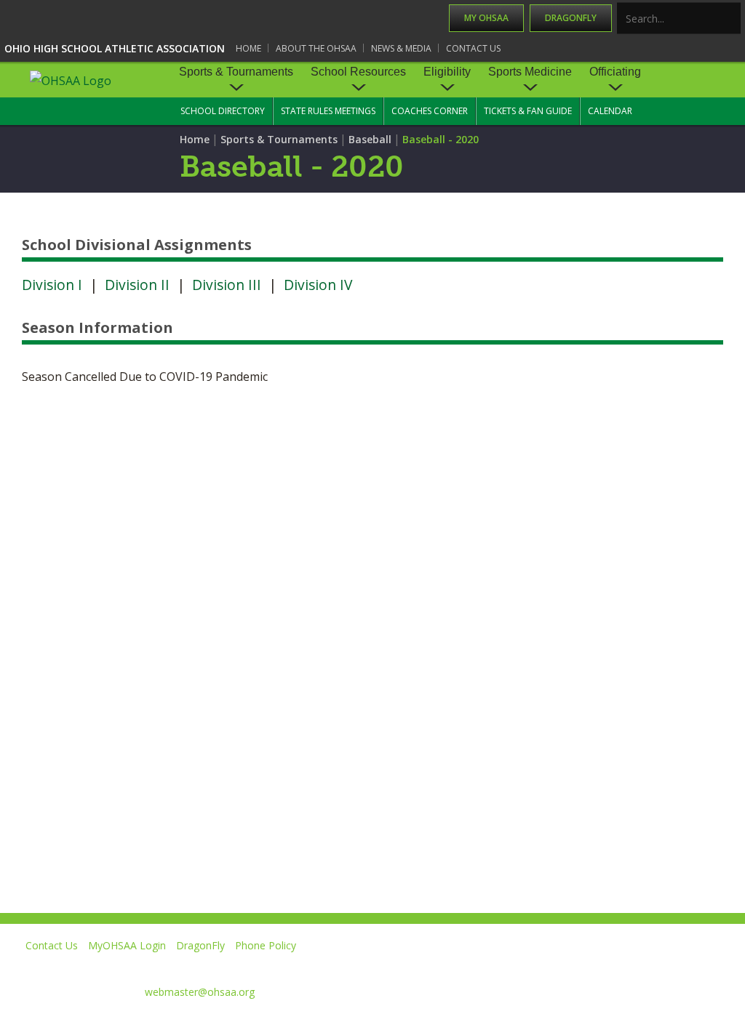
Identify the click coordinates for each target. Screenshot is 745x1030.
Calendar (610, 111)
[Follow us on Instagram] (654, 966)
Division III (226, 284)
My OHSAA (486, 18)
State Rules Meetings (328, 111)
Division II (137, 284)
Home (248, 48)
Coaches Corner (429, 111)
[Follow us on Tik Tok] (720, 966)
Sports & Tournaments (236, 71)
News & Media (401, 48)
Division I (52, 284)
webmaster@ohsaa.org (200, 992)
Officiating (615, 71)
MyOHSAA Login (127, 945)
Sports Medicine (530, 71)
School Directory (222, 111)
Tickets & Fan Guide (528, 111)
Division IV (318, 284)
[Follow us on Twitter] (522, 966)
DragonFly (571, 18)
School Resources (358, 71)
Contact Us (473, 48)
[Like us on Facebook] (462, 966)
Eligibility (447, 71)
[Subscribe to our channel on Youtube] (588, 966)
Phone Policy (265, 945)
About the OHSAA (316, 48)
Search (730, 19)
